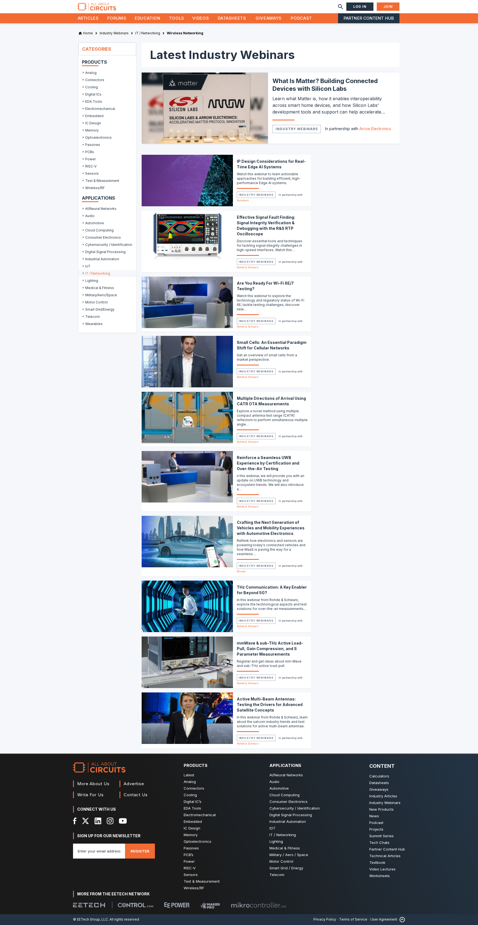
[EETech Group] (89, 905)
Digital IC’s (192, 801)
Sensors (191, 874)
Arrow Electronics (375, 128)
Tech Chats (379, 842)
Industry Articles (383, 796)
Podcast (301, 18)
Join (388, 6)
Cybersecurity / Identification (294, 808)
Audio (274, 781)
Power (189, 861)
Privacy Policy (324, 919)
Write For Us (90, 794)
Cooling (190, 795)
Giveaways (269, 18)
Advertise (134, 783)
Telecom (276, 874)
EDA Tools (192, 808)
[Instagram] (110, 821)
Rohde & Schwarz (248, 267)
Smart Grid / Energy (286, 868)
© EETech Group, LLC (90, 919)
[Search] (340, 6)
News (374, 816)
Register (140, 851)
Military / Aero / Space (288, 854)
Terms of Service (353, 919)
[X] (85, 821)
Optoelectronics (197, 841)
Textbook (377, 862)
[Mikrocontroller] (258, 905)
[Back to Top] (401, 919)
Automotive (279, 788)
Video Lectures (382, 869)
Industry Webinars (297, 129)
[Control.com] (135, 905)
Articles (88, 18)
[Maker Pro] (210, 905)
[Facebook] (75, 821)
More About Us (93, 783)
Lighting (276, 841)
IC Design (192, 828)
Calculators (379, 776)
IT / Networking (282, 835)
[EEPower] (176, 905)
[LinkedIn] (98, 821)
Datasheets (232, 18)
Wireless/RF (194, 888)
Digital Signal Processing (290, 815)
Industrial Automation (287, 821)
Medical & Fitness (284, 848)
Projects (376, 829)
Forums (116, 18)
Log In (360, 6)
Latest (189, 775)
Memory (191, 835)
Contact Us (136, 794)
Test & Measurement (202, 881)
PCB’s (188, 854)
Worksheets (379, 876)
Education (147, 18)
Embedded (193, 821)
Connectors (194, 788)
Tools (176, 18)
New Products (381, 809)
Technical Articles (385, 856)
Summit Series (381, 836)
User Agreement (383, 919)
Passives (191, 848)
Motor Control (281, 861)
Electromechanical (200, 815)
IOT (272, 828)
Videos (200, 18)
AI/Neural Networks (286, 775)
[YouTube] (123, 821)
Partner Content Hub (369, 18)
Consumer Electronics (288, 801)
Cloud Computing (284, 795)
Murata (241, 571)
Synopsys (243, 200)
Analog (190, 781)
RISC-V (190, 868)
